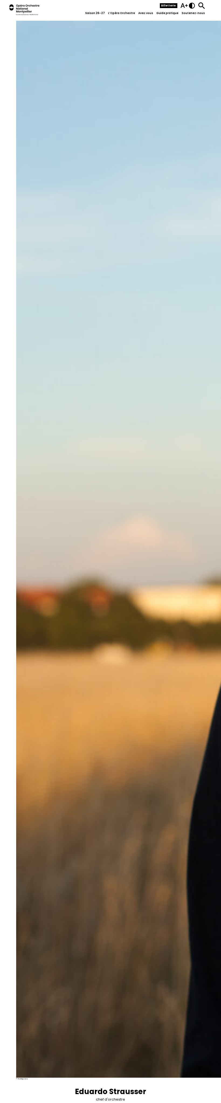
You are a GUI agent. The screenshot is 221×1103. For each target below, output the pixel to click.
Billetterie (168, 6)
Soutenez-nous (193, 13)
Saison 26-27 (95, 13)
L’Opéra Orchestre (121, 13)
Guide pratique (167, 13)
